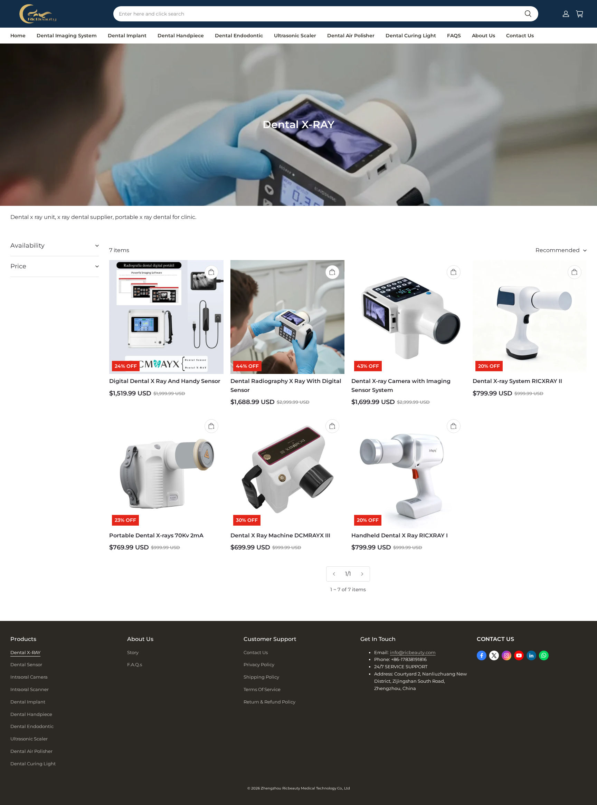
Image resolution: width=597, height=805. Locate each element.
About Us (483, 35)
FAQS (454, 35)
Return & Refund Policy (269, 702)
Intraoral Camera (29, 677)
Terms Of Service (262, 689)
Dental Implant (127, 35)
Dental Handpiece (181, 35)
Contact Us (520, 35)
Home (18, 35)
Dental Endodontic (239, 35)
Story (133, 652)
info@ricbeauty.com (413, 652)
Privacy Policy (259, 664)
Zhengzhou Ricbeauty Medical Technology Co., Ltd (305, 788)
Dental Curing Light (411, 35)
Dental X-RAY (25, 652)
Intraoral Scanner (29, 689)
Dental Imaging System (67, 35)
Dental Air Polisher (351, 35)
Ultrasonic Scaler (295, 35)
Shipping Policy (261, 677)
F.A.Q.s (134, 664)
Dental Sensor (26, 664)
